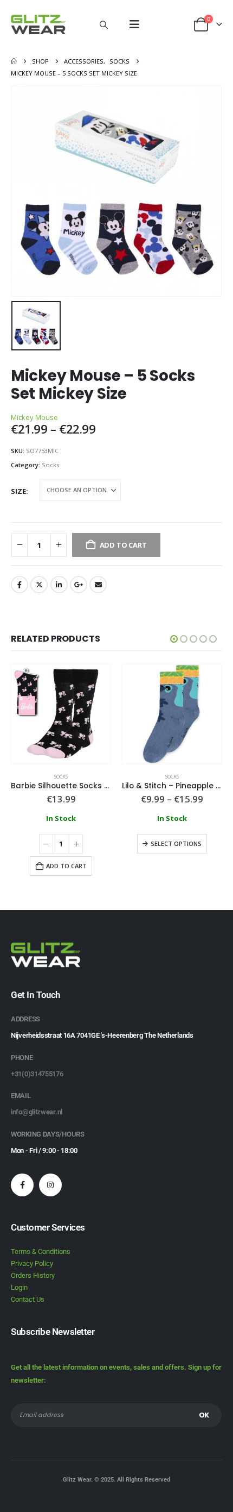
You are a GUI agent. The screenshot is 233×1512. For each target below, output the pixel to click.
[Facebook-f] (22, 1185)
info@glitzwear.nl (36, 1112)
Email (98, 584)
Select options (176, 843)
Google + (78, 584)
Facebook (19, 584)
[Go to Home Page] (14, 61)
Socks (50, 465)
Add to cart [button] (66, 866)
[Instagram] (50, 1185)
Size (18, 491)
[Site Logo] (38, 24)
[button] (103, 24)
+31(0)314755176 (37, 1074)
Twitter (39, 584)
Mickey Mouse (34, 417)
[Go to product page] (61, 714)
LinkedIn (59, 584)
